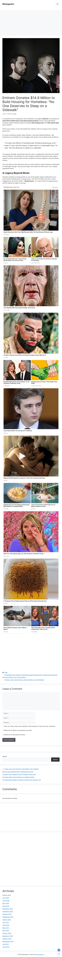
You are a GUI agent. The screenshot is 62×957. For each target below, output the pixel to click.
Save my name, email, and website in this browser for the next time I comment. (30, 726)
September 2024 (7, 941)
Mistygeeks (8, 4)
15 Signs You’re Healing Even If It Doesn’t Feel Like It (19, 774)
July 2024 (5, 944)
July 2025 (5, 922)
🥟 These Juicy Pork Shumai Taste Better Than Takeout (20, 769)
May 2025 (5, 928)
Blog (6, 672)
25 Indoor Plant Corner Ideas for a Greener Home (18, 777)
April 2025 (5, 930)
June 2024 (5, 947)
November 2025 (7, 911)
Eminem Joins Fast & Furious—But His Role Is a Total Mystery (24, 680)
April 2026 (5, 906)
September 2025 (7, 917)
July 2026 (5, 898)
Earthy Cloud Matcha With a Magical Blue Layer (17, 772)
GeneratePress (40, 954)
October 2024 (6, 939)
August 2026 (6, 895)
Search (4, 756)
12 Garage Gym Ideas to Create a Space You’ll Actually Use (21, 780)
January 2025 (6, 933)
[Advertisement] (31, 22)
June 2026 (5, 900)
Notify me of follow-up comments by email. (18, 730)
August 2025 (6, 919)
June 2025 (5, 925)
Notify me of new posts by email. (14, 735)
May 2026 (5, 903)
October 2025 (6, 914)
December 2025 (7, 909)
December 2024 (7, 936)
